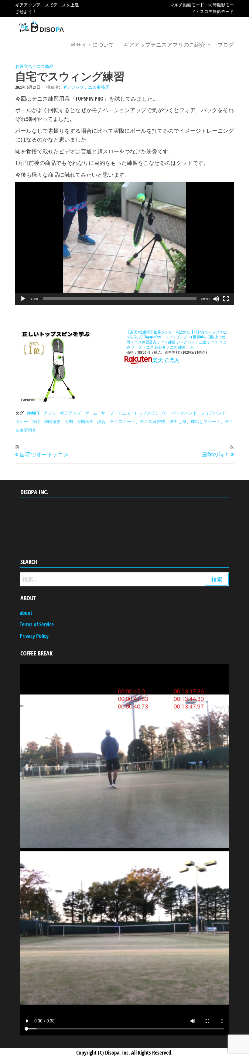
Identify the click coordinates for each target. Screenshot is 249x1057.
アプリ (49, 413)
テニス (124, 413)
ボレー (21, 421)
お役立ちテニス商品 (34, 66)
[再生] (23, 299)
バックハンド (184, 413)
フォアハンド (213, 413)
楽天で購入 (165, 360)
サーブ (107, 413)
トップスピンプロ (151, 413)
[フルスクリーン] (226, 299)
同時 (36, 421)
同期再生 (85, 421)
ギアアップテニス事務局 (86, 87)
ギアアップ (70, 413)
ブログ (225, 44)
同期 (68, 421)
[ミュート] (216, 299)
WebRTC (33, 413)
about (26, 612)
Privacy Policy (34, 635)
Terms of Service (37, 624)
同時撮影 (52, 421)
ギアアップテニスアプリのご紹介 (164, 44)
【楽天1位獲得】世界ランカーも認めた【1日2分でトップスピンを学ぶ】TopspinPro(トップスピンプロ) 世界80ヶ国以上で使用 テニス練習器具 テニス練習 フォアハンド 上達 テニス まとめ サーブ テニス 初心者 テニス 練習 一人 (176, 339)
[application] (124, 243)
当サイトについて (92, 44)
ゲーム (91, 413)
